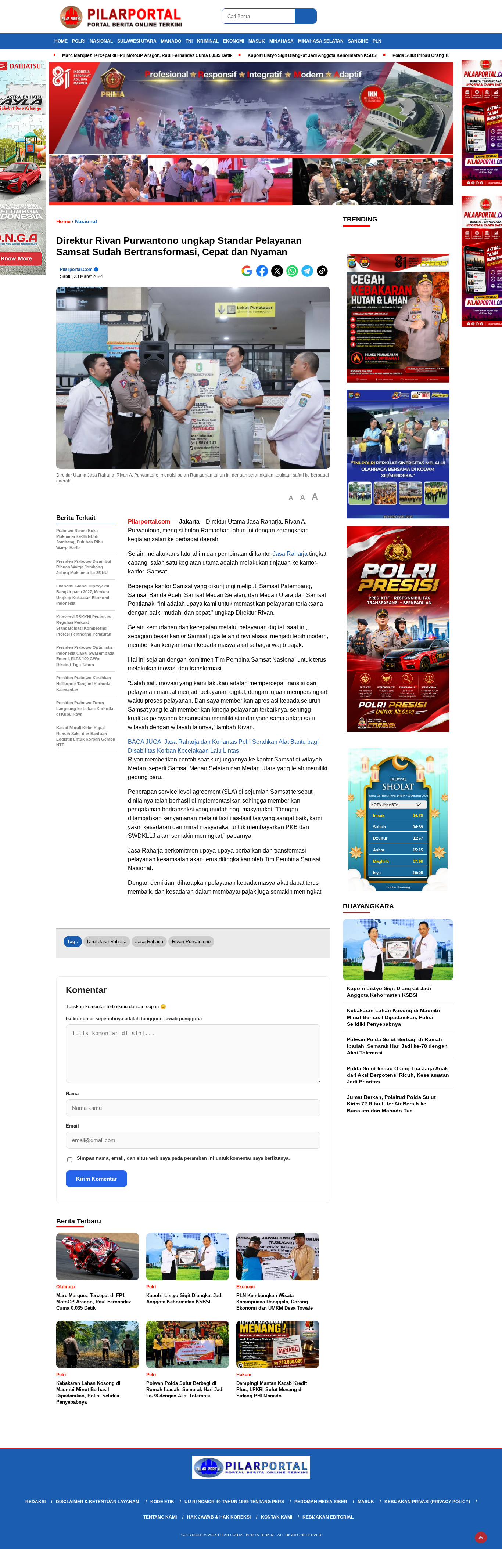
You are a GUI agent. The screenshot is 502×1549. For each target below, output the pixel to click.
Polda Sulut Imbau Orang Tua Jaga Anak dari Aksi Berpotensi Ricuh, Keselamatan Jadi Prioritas (398, 1074)
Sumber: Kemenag (398, 886)
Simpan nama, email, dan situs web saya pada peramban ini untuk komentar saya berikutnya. (183, 1158)
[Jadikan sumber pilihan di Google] (248, 275)
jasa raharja (149, 941)
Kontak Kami (276, 1517)
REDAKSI (35, 1501)
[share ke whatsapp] (293, 275)
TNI (189, 41)
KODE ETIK (162, 1501)
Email (72, 1126)
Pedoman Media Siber (320, 1501)
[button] (290, 498)
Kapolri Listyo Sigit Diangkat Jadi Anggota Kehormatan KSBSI (312, 55)
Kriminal (208, 41)
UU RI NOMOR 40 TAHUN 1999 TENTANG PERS (234, 1501)
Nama (72, 1093)
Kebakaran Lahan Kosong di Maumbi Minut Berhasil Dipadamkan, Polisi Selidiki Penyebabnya (393, 1017)
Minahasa (281, 41)
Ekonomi (233, 41)
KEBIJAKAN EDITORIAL (328, 1517)
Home (61, 41)
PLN (377, 41)
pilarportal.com (76, 269)
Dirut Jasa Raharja (106, 941)
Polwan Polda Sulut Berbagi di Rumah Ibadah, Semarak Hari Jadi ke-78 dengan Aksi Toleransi (397, 1046)
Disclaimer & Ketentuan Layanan (98, 1501)
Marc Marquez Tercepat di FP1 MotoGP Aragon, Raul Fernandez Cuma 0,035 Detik (147, 55)
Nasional (101, 41)
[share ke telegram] (308, 275)
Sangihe (358, 41)
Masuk (256, 41)
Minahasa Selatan (321, 41)
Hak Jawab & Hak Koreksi (219, 1517)
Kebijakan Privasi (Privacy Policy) (427, 1501)
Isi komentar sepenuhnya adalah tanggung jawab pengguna (134, 1018)
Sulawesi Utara (137, 41)
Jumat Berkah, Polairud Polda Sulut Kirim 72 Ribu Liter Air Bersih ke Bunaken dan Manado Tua (391, 1103)
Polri (78, 41)
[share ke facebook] (263, 275)
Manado (171, 41)
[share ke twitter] (278, 275)
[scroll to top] (481, 1537)
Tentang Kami (160, 1517)
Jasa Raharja (289, 554)
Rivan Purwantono (191, 941)
